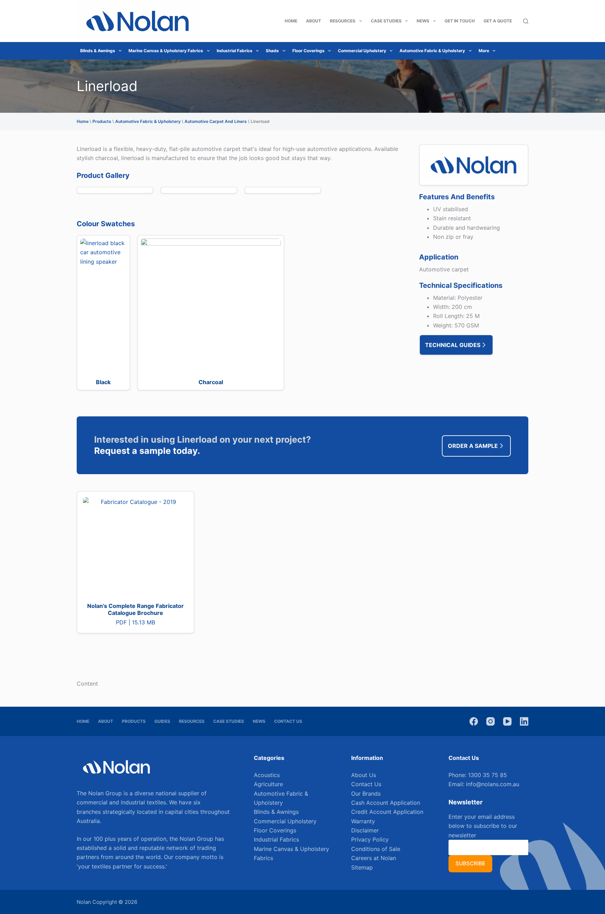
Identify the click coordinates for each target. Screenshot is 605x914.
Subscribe (470, 863)
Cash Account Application (385, 802)
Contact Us (288, 721)
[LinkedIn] (524, 721)
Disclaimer (365, 830)
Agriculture (268, 784)
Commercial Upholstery (362, 50)
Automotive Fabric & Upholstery (432, 50)
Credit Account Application (387, 811)
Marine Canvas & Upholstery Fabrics (165, 50)
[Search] (525, 21)
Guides (162, 721)
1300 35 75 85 (487, 774)
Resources (342, 20)
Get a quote (498, 20)
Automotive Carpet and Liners (216, 121)
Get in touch (460, 20)
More (484, 50)
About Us (363, 774)
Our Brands (366, 793)
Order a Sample (473, 445)
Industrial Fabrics (234, 50)
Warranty (363, 821)
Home (291, 20)
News (423, 20)
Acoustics (267, 774)
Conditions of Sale (375, 848)
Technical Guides (452, 344)
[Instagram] (490, 721)
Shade (272, 50)
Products (101, 121)
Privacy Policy (370, 839)
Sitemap (362, 867)
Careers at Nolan (373, 857)
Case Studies (386, 20)
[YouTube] (507, 721)
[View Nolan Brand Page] (474, 164)
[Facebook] (474, 721)
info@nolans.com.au (492, 784)
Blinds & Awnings (97, 50)
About (313, 20)
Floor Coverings (308, 50)
